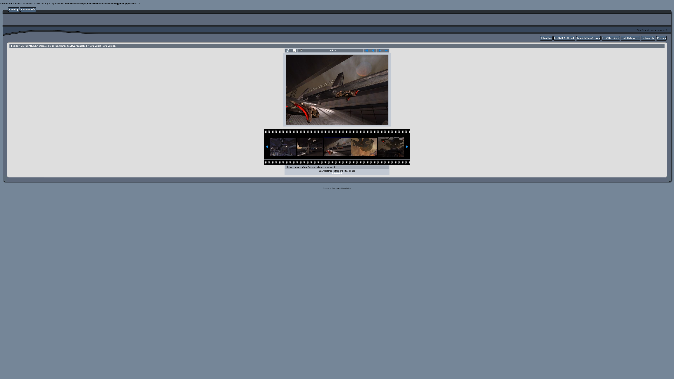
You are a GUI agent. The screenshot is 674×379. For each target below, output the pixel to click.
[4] (339, 173)
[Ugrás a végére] (386, 50)
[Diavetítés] (301, 50)
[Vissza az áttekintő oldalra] (288, 50)
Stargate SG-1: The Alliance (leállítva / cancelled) (63, 46)
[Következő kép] (379, 50)
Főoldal (14, 46)
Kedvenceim (648, 38)
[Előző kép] (373, 50)
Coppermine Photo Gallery (341, 188)
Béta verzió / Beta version (102, 46)
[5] (341, 173)
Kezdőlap (13, 9)
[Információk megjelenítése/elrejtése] (294, 50)
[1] (333, 173)
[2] (335, 173)
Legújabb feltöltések (564, 38)
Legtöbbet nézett (610, 38)
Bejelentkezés (28, 9)
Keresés (661, 38)
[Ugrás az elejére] (367, 50)
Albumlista (546, 38)
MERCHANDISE (29, 46)
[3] (337, 173)
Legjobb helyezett (630, 38)
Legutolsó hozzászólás (588, 38)
